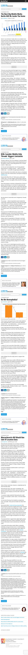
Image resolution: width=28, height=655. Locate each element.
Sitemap (11, 640)
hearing (22, 552)
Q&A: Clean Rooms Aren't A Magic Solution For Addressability (14, 625)
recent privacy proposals (15, 505)
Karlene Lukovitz (5, 158)
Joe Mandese (4, 18)
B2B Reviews (4, 175)
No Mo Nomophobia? (5, 619)
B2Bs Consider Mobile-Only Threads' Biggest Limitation (12, 617)
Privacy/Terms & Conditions (11, 641)
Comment (4, 131)
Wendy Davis (4, 441)
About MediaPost (9, 639)
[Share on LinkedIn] (5, 113)
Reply (2, 128)
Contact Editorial (20, 639)
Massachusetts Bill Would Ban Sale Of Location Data (12, 621)
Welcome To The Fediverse (6, 623)
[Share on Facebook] (2, 113)
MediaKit (14, 639)
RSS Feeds (7, 640)
